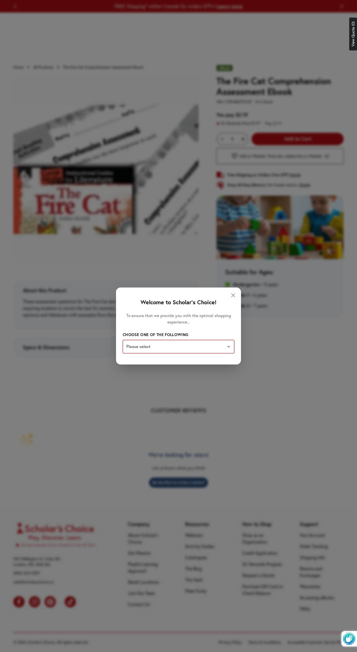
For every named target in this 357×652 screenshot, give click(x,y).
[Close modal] (233, 295)
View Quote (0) (353, 34)
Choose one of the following (155, 334)
